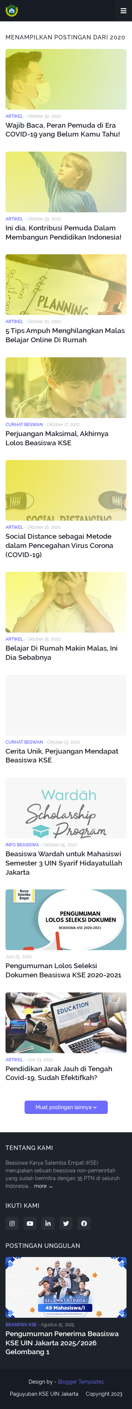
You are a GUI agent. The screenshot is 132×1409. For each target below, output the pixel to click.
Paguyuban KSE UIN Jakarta (44, 1394)
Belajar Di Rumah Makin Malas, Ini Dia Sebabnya (62, 652)
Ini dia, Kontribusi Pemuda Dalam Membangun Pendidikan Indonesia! (63, 232)
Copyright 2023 (104, 1394)
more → (43, 1186)
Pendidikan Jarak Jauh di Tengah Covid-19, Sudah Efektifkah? (59, 1073)
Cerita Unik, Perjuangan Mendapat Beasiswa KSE (62, 755)
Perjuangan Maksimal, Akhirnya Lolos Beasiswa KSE (57, 438)
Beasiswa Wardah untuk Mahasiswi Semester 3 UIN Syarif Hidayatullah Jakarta (64, 863)
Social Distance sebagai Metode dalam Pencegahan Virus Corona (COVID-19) (59, 545)
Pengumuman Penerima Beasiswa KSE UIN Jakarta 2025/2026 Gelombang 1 (62, 1343)
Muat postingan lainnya (64, 1107)
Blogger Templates (81, 1382)
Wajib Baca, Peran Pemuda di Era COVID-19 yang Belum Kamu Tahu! (63, 129)
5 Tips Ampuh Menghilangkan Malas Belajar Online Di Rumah (65, 335)
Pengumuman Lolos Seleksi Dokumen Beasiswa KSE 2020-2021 (63, 970)
